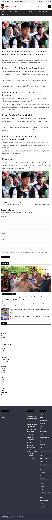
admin (10, 301)
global (2, 350)
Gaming (8, 14)
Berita (2, 328)
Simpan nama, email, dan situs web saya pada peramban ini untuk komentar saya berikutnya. (25, 252)
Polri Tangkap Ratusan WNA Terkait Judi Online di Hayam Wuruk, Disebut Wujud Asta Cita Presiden (29, 310)
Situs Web (3, 246)
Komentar (4, 216)
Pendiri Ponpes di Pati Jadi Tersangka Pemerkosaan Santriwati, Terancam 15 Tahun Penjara (32, 455)
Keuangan (3, 370)
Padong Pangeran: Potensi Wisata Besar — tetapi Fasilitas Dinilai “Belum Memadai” (38, 203)
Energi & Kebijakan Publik (7, 294)
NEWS (2, 379)
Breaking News (4, 339)
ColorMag (3, 517)
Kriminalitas (3, 375)
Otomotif (3, 383)
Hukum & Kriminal (5, 357)
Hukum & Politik (4, 361)
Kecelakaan (3, 366)
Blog (3, 14)
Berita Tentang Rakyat (13, 516)
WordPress (9, 517)
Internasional (4, 364)
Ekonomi (3, 342)
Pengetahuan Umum (5, 386)
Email (2, 239)
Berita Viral (29, 11)
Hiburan (2, 353)
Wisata (35, 11)
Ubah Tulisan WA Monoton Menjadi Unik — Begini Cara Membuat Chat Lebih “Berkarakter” (13, 203)
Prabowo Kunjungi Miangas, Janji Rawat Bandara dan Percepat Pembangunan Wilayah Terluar (24, 298)
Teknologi (41, 11)
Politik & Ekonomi (4, 392)
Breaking (3, 337)
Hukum (2, 355)
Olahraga (9, 11)
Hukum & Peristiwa (5, 359)
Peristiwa (3, 388)
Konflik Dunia (4, 372)
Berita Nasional (4, 331)
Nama (3, 233)
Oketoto (3, 417)
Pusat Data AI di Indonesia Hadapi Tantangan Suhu (15, 1)
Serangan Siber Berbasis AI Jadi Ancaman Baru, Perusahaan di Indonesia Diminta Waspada (29, 316)
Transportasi (4, 397)
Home (3, 11)
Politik (15, 11)
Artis (47, 11)
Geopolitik (3, 348)
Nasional (3, 377)
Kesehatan (21, 11)
